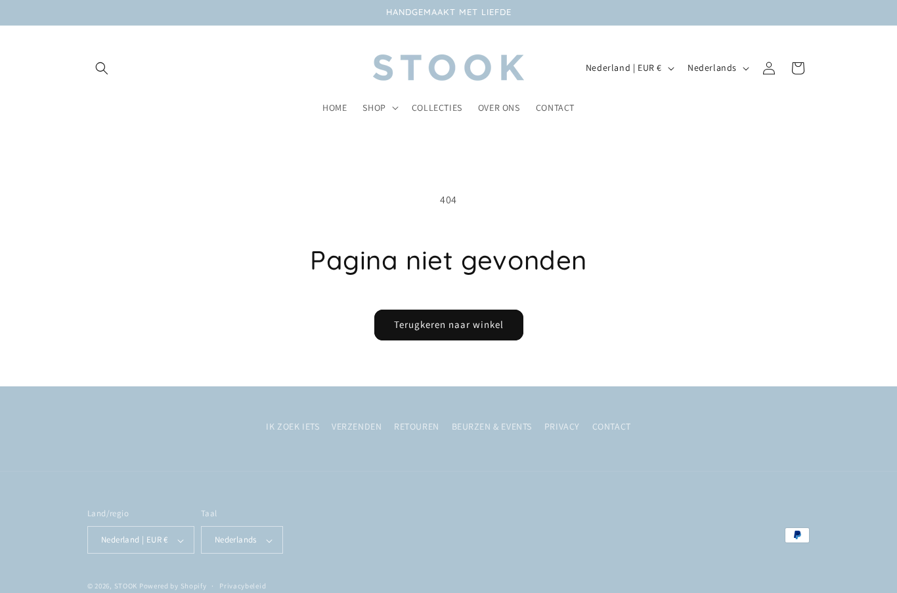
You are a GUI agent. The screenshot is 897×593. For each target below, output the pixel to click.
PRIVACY (562, 426)
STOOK (126, 586)
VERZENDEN (357, 426)
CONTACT (611, 426)
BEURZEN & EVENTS (492, 426)
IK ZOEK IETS (292, 426)
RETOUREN (416, 426)
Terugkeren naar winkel (449, 324)
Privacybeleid (242, 585)
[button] (101, 68)
